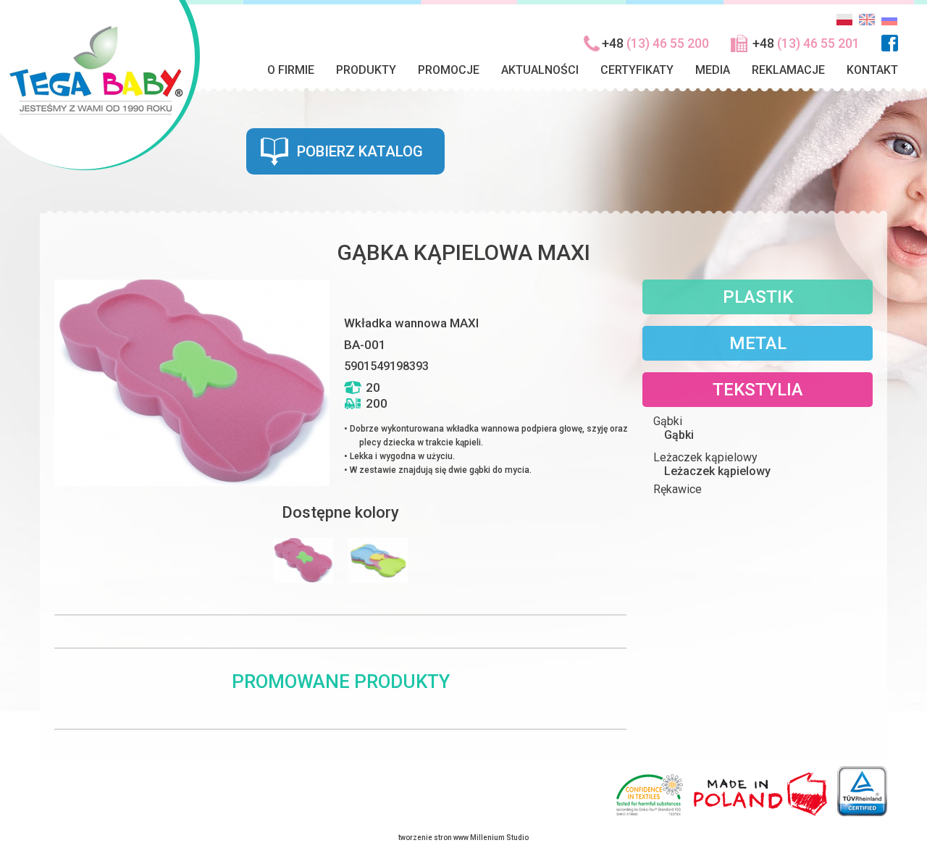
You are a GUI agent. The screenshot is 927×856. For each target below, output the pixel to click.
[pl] (844, 24)
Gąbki (679, 435)
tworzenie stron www (433, 838)
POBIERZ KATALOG (360, 151)
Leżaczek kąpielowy (717, 471)
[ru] (889, 24)
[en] (867, 24)
